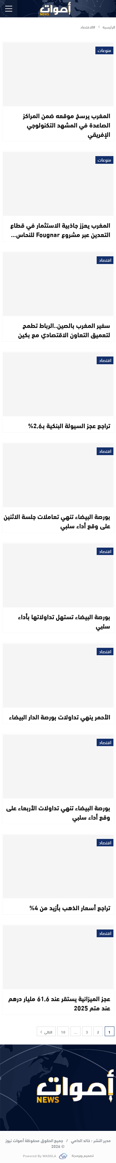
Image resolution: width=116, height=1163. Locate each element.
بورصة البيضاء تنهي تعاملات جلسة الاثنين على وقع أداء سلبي (57, 520)
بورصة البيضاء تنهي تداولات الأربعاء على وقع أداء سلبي (58, 812)
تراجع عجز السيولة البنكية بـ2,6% (69, 425)
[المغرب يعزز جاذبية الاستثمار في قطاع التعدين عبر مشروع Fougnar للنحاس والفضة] (58, 184)
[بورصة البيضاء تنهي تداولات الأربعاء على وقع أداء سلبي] (58, 766)
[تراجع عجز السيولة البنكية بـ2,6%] (58, 384)
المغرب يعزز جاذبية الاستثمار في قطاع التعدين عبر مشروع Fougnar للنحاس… (60, 229)
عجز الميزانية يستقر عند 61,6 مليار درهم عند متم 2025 (59, 1002)
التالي (47, 1031)
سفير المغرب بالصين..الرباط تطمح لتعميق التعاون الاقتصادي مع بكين (64, 329)
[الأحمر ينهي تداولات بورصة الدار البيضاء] (58, 676)
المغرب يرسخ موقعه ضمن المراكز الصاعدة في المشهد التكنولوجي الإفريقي (66, 124)
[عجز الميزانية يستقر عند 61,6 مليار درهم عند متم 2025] (58, 957)
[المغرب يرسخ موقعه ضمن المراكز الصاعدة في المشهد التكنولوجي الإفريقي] (58, 74)
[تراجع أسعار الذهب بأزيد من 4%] (58, 867)
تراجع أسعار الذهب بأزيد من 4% (69, 907)
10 (63, 1031)
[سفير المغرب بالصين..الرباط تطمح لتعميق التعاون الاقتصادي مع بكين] (58, 284)
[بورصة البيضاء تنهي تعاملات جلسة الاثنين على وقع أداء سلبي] (58, 475)
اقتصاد (105, 260)
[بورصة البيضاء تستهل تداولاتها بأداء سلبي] (58, 575)
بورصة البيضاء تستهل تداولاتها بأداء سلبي (64, 620)
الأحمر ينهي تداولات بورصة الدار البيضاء (59, 716)
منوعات (104, 50)
